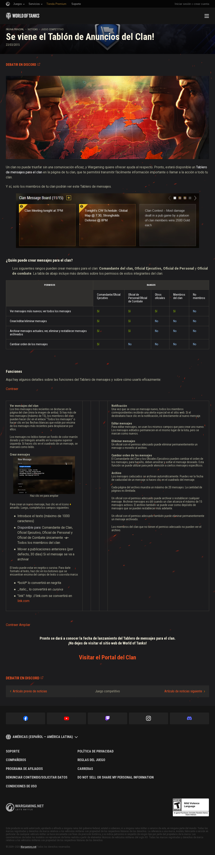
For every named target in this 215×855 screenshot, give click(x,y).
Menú (206, 16)
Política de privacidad (95, 751)
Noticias (33, 29)
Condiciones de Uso (21, 786)
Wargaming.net (28, 846)
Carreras (85, 769)
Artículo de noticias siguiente (183, 691)
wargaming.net (25, 807)
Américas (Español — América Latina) (43, 737)
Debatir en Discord (21, 65)
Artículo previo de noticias (30, 691)
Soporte (13, 751)
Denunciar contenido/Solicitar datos (36, 777)
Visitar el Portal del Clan (107, 657)
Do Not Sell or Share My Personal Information (115, 777)
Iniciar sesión (183, 3)
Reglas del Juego (91, 760)
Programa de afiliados (24, 769)
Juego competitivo (52, 29)
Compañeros (16, 760)
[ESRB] (191, 807)
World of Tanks (22, 16)
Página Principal (15, 29)
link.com (23, 601)
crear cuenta (201, 3)
